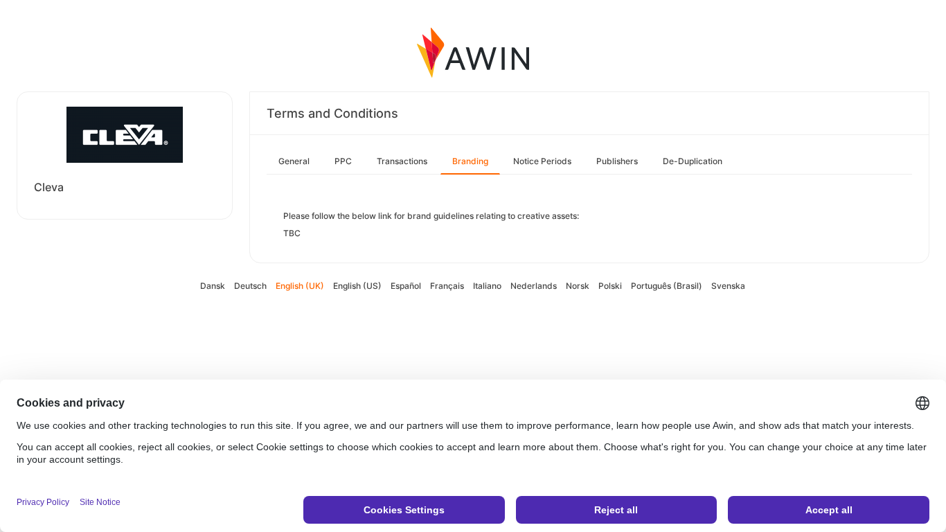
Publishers (617, 161)
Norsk (577, 286)
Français (447, 286)
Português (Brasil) (666, 286)
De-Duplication (692, 161)
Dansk (212, 286)
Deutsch (250, 286)
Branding (470, 161)
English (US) (357, 286)
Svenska (728, 286)
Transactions (402, 161)
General (294, 161)
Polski (610, 286)
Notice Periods (542, 161)
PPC (343, 161)
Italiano (487, 286)
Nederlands (533, 286)
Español (406, 286)
